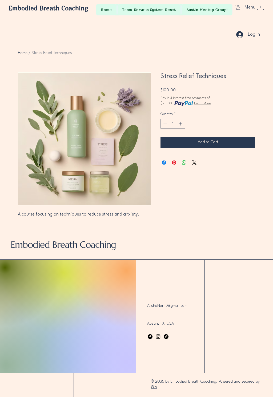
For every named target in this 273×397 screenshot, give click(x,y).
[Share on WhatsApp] (184, 162)
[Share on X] (194, 162)
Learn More (202, 103)
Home (22, 53)
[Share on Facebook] (164, 162)
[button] (238, 7)
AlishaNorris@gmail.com (167, 306)
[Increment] (181, 123)
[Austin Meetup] (166, 337)
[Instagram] (158, 337)
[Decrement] (164, 123)
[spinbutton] (173, 123)
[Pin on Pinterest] (174, 162)
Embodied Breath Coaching (48, 8)
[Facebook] (150, 337)
